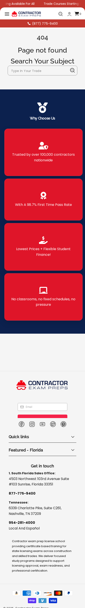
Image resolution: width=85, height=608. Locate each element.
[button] (7, 14)
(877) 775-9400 (45, 23)
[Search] (72, 70)
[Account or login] (69, 14)
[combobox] (42, 70)
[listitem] (43, 152)
